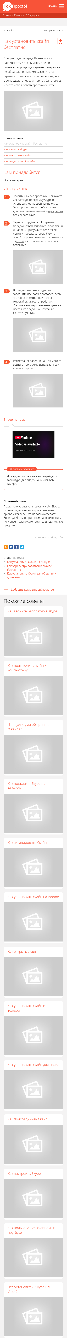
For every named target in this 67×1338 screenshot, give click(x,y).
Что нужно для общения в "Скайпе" (28, 726)
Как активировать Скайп (27, 842)
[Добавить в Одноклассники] (6, 547)
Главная (7, 15)
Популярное (33, 15)
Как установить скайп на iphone (33, 897)
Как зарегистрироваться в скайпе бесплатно (29, 568)
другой (19, 241)
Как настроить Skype (24, 1173)
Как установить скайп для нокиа (33, 1064)
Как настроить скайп (17, 155)
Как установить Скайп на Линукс (28, 562)
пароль (28, 233)
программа (55, 211)
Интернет (19, 15)
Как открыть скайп (22, 951)
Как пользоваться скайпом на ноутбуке (32, 1230)
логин (17, 233)
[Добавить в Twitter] (22, 547)
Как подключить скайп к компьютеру (27, 667)
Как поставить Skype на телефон (26, 785)
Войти (52, 6)
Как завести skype (15, 149)
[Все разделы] (61, 6)
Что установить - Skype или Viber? (29, 1289)
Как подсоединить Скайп (28, 1119)
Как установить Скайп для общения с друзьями (32, 575)
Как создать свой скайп (19, 161)
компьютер (50, 203)
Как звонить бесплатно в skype (32, 611)
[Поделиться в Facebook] (16, 547)
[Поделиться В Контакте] (11, 547)
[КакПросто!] (15, 6)
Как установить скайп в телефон (26, 1008)
